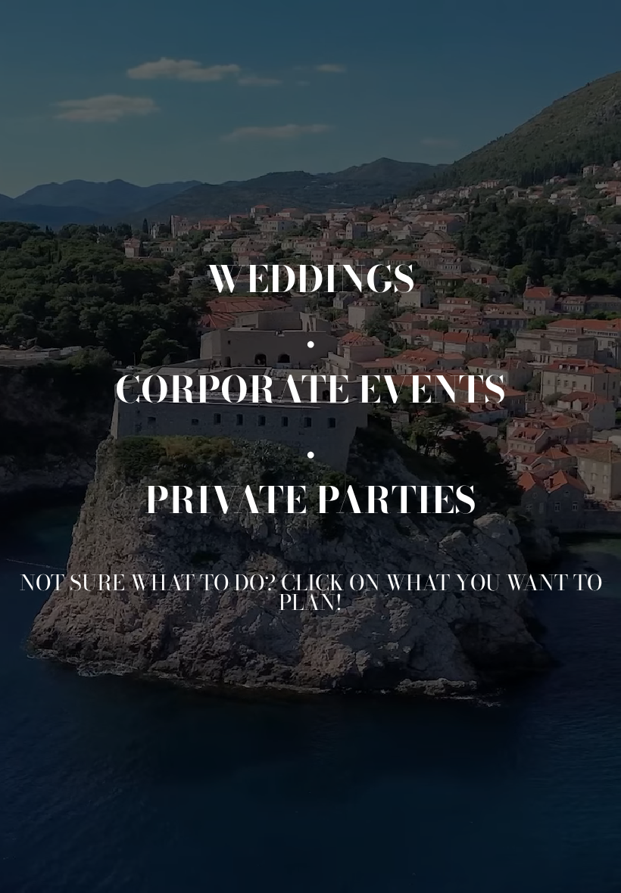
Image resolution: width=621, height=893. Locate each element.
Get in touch (511, 866)
